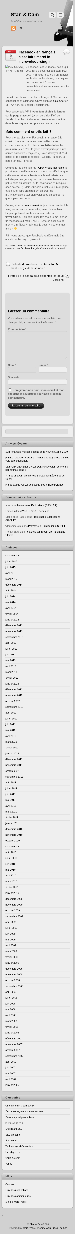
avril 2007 (10, 1079)
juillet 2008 (11, 997)
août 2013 (10, 642)
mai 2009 (10, 939)
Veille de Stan (12, 1158)
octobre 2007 (12, 1050)
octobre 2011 (12, 771)
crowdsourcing (12, 248)
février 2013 (11, 677)
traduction (62, 248)
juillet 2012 (11, 718)
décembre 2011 (13, 759)
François (10, 511)
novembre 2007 (14, 1044)
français (35, 248)
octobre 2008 (12, 980)
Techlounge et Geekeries (19, 1146)
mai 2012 (10, 730)
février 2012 (11, 747)
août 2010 (10, 852)
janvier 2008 (12, 1032)
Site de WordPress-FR (17, 1201)
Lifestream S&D (13, 1128)
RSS (19, 28)
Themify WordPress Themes (52, 1228)
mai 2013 (10, 660)
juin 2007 (10, 1067)
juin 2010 (10, 864)
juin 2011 (10, 794)
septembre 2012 (14, 707)
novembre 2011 (13, 765)
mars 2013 (11, 672)
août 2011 (10, 782)
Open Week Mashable (51, 167)
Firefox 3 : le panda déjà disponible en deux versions (36, 277)
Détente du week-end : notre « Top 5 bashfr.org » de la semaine (34, 265)
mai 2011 (10, 800)
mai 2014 (10, 602)
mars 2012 (11, 741)
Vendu (8, 1163)
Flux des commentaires (18, 1196)
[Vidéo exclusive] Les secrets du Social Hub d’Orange (34, 484)
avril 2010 (10, 875)
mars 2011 (11, 811)
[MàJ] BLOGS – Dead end (35, 511)
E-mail (43, 365)
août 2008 (10, 992)
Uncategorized (13, 1152)
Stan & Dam (36, 1224)
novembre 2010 (14, 835)
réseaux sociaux (48, 248)
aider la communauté (27, 205)
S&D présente (13, 1134)
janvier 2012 (12, 753)
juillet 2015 (11, 561)
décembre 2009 (14, 899)
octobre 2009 (12, 910)
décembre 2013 (14, 625)
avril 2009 (10, 945)
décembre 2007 (14, 1038)
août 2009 (10, 922)
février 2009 (11, 957)
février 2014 (11, 614)
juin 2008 (10, 1003)
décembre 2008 (14, 968)
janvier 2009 (12, 962)
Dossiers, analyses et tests (19, 1117)
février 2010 (11, 887)
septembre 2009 (14, 916)
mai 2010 (10, 869)
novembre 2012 (14, 695)
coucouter (58, 100)
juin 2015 (10, 567)
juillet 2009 (11, 928)
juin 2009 (10, 933)
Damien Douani (16, 245)
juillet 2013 (11, 648)
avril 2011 (10, 806)
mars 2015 (11, 579)
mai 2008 (10, 1009)
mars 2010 (11, 881)
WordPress (29, 1228)
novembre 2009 (14, 904)
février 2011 (11, 817)
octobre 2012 (12, 701)
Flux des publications (16, 1190)
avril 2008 (10, 1015)
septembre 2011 (14, 776)
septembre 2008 (14, 986)
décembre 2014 (14, 584)
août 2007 (10, 1061)
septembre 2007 (14, 1056)
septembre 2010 (14, 846)
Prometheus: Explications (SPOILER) (37, 505)
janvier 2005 (12, 1085)
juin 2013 (10, 654)
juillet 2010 (11, 858)
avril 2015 (10, 573)
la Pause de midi (14, 1123)
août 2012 (10, 712)
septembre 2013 (14, 637)
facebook (25, 248)
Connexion (11, 1184)
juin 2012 (10, 724)
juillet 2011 (11, 788)
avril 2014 (10, 608)
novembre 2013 (14, 631)
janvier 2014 (12, 619)
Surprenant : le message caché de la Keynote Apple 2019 (36, 451)
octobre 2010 (12, 840)
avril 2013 (10, 666)
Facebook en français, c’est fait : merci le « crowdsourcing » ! (37, 56)
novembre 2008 (14, 974)
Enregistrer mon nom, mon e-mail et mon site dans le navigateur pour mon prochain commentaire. (36, 394)
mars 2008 (11, 1021)
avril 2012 (10, 736)
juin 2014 (10, 596)
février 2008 (11, 1027)
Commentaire (17, 329)
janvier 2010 (12, 893)
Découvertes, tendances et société (42, 245)
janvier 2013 (12, 683)
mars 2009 (11, 951)
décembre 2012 (14, 689)
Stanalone (11, 1140)
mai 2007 (10, 1073)
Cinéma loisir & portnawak (19, 1105)
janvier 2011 (12, 823)
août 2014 (10, 590)
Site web (13, 377)
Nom (12, 365)
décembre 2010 (14, 829)
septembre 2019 (14, 555)
